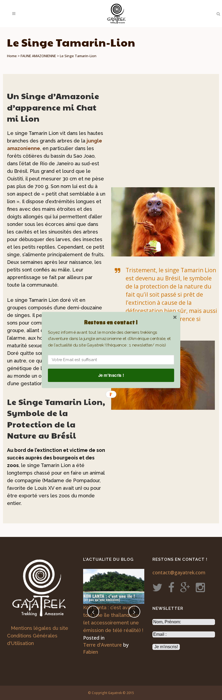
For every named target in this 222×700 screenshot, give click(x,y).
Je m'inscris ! (111, 375)
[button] (111, 322)
